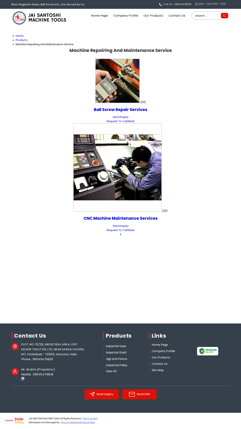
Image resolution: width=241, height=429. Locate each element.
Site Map (158, 370)
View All (111, 371)
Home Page (99, 16)
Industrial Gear (116, 346)
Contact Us (177, 16)
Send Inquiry (120, 117)
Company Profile (125, 16)
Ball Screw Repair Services (120, 109)
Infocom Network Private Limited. (78, 422)
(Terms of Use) (90, 418)
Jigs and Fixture (116, 359)
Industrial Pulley (116, 365)
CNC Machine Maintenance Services (121, 218)
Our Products (153, 16)
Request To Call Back (120, 121)
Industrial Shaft (116, 352)
